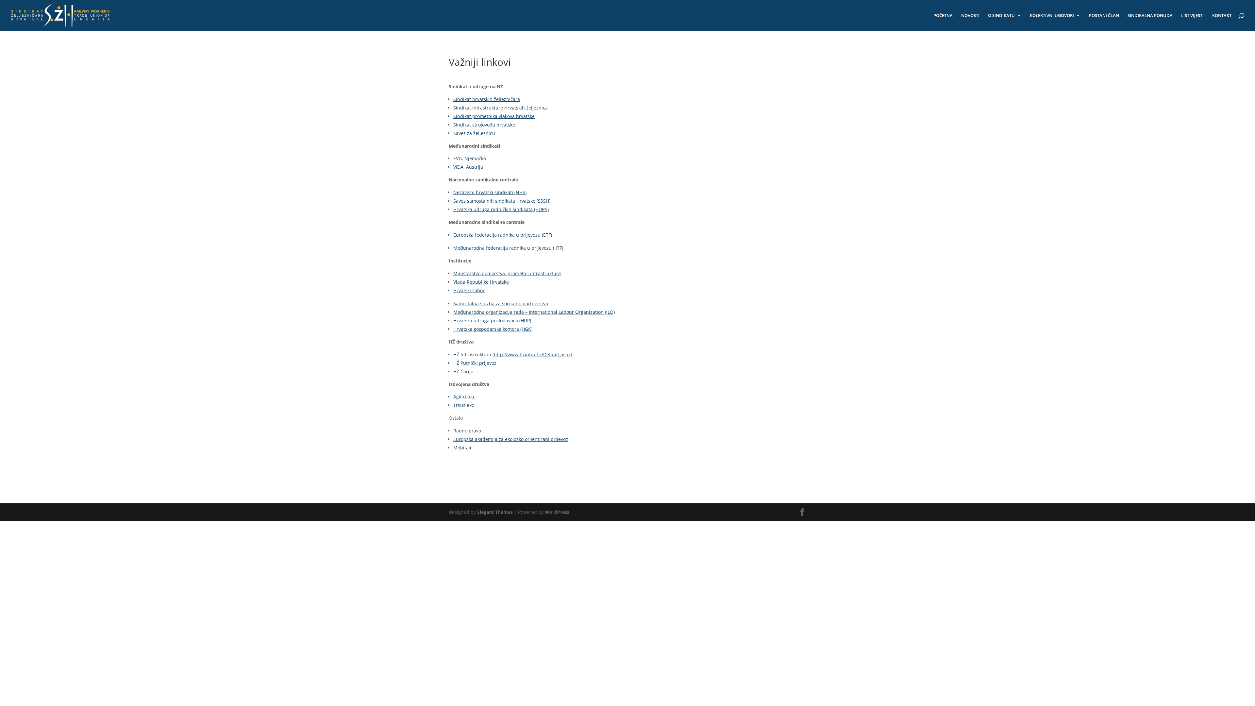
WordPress (557, 512)
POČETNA (943, 15)
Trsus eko (463, 405)
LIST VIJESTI (1192, 15)
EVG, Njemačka (469, 158)
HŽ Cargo (463, 371)
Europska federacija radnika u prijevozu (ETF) (502, 235)
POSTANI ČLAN (1104, 15)
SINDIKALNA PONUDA (1150, 15)
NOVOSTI (970, 15)
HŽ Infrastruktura (472, 354)
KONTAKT (1221, 15)
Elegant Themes (495, 512)
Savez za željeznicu (474, 133)
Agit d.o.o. (464, 397)
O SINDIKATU (1001, 15)
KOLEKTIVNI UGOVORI (1052, 15)
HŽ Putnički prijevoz (474, 363)
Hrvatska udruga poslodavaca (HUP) (492, 320)
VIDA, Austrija (468, 167)
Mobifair (462, 448)
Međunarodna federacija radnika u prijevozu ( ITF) (508, 248)
